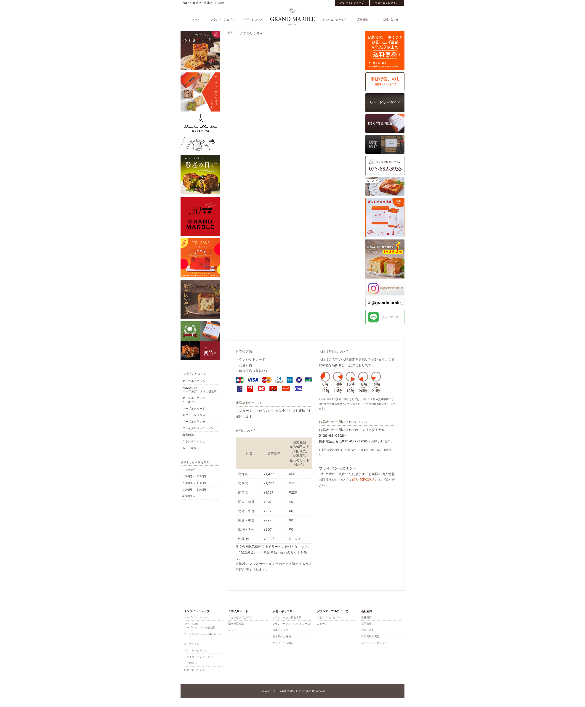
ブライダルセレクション (198, 428)
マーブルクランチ (193, 421)
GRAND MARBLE (293, 16)
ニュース (194, 19)
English (186, 3)
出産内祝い (189, 434)
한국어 (219, 3)
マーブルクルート (193, 408)
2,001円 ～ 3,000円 (194, 483)
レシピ (232, 630)
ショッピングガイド (334, 19)
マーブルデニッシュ (195, 381)
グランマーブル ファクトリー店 (291, 623)
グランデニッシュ (193, 441)
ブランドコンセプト (222, 19)
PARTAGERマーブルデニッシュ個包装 (199, 389)
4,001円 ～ (189, 496)
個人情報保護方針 (365, 479)
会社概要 (366, 617)
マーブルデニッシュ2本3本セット (203, 635)
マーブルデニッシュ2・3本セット (195, 400)
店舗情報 (362, 19)
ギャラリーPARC (283, 642)
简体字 (208, 3)
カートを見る (190, 448)
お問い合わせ (390, 19)
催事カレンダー (282, 630)
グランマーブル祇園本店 (287, 617)
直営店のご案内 (282, 636)
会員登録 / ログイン (387, 2)
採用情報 (366, 623)
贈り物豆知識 (236, 623)
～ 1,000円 (189, 469)
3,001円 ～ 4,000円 (194, 489)
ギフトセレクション (195, 415)
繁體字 (197, 3)
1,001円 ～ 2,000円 (194, 476)
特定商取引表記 (370, 636)
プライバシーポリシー (374, 642)
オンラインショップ (352, 2)
